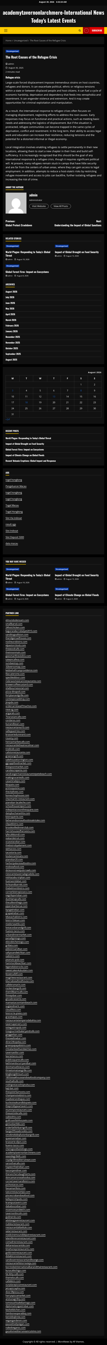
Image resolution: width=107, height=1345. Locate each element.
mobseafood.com (15, 866)
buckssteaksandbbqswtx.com (21, 1102)
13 (54, 396)
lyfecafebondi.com (15, 834)
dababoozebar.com (16, 1206)
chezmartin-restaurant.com (20, 798)
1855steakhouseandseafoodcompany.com (28, 1077)
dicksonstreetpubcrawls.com (21, 870)
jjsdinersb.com (13, 1216)
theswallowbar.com (16, 1038)
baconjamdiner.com (16, 1170)
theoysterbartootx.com (18, 1091)
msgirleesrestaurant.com (19, 977)
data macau (12, 543)
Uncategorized (12, 51)
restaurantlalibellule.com (19, 1227)
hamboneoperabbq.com (18, 1313)
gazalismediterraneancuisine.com (23, 1331)
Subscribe (97, 30)
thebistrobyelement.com (19, 845)
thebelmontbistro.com (17, 888)
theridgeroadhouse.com (18, 638)
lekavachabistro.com (16, 916)
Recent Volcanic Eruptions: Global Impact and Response (31, 460)
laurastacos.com (14, 1056)
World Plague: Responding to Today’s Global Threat (28, 253)
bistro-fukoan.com (15, 920)
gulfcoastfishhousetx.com (19, 1120)
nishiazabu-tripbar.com (18, 877)
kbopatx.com (12, 784)
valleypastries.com (15, 731)
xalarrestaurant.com (16, 1231)
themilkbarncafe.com (17, 991)
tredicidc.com (13, 748)
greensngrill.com (14, 756)
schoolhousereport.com (18, 805)
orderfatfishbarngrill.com (19, 1127)
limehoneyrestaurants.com (20, 1249)
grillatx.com (12, 945)
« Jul (8, 419)
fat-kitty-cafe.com (15, 1273)
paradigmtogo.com (16, 938)
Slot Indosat (12, 530)
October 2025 (12, 348)
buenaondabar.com (16, 881)
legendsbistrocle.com (17, 966)
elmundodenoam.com (17, 620)
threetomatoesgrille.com (19, 1070)
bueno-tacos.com (15, 1145)
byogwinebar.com (15, 909)
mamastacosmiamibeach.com (21, 1002)
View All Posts (61, 206)
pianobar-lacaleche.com (18, 802)
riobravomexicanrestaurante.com (23, 681)
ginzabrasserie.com (16, 998)
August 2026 (11, 291)
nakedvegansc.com (16, 1327)
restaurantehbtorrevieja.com (21, 1263)
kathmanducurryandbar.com (21, 1063)
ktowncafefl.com (14, 973)
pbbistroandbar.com (16, 948)
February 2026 (12, 325)
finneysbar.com (14, 995)
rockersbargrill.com (16, 988)
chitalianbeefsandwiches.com (21, 1048)
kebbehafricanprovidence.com (22, 670)
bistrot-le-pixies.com (16, 1013)
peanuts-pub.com (15, 959)
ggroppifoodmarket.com (18, 763)
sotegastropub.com (16, 1027)
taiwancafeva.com (15, 659)
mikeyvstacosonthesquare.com (22, 809)
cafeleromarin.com (15, 984)
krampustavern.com (16, 1202)
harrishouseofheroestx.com (20, 831)
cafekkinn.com (13, 1281)
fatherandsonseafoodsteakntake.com (25, 820)
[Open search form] (80, 30)
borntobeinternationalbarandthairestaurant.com (31, 1266)
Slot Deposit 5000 (15, 537)
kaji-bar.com (12, 1088)
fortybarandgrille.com (17, 695)
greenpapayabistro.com (18, 1045)
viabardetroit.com (15, 838)
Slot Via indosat (14, 518)
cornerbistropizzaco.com (19, 891)
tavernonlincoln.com (16, 1213)
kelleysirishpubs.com (17, 1199)
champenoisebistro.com (18, 1095)
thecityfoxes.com (14, 791)
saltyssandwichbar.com (18, 952)
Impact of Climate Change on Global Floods (25, 455)
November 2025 (13, 342)
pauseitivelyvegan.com (17, 1323)
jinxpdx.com (12, 702)
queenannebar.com (16, 1138)
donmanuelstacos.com (18, 1066)
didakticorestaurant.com (19, 1256)
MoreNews (63, 1341)
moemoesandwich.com (18, 1209)
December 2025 (13, 336)
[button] (6, 30)
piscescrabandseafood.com (20, 1195)
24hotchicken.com (15, 627)
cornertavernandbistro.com (20, 1181)
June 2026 (10, 303)
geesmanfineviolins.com (18, 655)
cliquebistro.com (14, 823)
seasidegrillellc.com (16, 1156)
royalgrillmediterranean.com (21, 1159)
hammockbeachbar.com (18, 963)
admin (11, 64)
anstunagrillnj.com (15, 1298)
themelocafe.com (15, 1277)
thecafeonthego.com (16, 902)
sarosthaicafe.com (15, 1163)
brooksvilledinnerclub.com (20, 827)
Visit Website (39, 206)
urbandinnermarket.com (19, 934)
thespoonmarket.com (17, 766)
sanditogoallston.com (17, 634)
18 (26, 402)
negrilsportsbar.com (16, 895)
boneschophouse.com (17, 795)
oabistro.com (13, 956)
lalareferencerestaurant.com (21, 1238)
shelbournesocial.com (17, 688)
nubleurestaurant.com (17, 1224)
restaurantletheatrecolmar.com (22, 745)
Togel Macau (12, 505)
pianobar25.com (14, 859)
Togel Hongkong (14, 511)
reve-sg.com (12, 709)
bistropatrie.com (14, 816)
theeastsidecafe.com (16, 1113)
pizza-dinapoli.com (15, 691)
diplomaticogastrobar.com (20, 1306)
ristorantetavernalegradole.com (22, 873)
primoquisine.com (15, 788)
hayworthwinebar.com (17, 1166)
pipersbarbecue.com (16, 906)
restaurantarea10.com (17, 727)
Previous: (19, 223)
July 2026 (10, 297)
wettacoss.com (13, 848)
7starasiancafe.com (16, 716)
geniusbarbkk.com (15, 1123)
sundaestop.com (14, 663)
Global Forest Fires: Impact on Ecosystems (27, 272)
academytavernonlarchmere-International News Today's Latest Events (53, 16)
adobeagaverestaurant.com (20, 1220)
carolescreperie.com (16, 770)
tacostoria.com (13, 852)
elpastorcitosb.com (16, 645)
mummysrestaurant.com (19, 1109)
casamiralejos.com (15, 780)
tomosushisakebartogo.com (20, 1302)
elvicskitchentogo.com (17, 941)
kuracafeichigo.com (16, 1270)
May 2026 (10, 308)
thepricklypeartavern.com (19, 1106)
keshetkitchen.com (15, 1309)
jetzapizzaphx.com (15, 1288)
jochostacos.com (14, 1184)
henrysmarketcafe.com (18, 741)
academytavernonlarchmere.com (23, 1152)
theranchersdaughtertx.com (20, 1174)
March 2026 (11, 320)
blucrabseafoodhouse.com (20, 981)
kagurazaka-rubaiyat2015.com (21, 630)
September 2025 (13, 354)
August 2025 (11, 359)
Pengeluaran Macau (16, 486)
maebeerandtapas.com (18, 1098)
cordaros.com (13, 720)
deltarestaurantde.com (18, 1245)
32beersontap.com (15, 666)
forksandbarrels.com (17, 884)
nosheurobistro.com (16, 641)
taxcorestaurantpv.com (18, 1191)
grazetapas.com (14, 1016)
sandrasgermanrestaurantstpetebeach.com (29, 773)
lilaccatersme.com (15, 673)
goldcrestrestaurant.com (19, 1252)
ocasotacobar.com (15, 841)
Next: (77, 223)
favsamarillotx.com (15, 1188)
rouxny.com (12, 738)
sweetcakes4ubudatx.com (19, 970)
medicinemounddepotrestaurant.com (26, 1234)
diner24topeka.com (16, 1041)
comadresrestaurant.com (19, 1241)
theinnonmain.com (16, 652)
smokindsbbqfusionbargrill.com (22, 1134)
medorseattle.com (15, 923)
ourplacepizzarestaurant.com (21, 1284)
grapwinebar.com (15, 913)
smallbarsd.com (14, 623)
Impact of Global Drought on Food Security (77, 252)
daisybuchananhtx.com (18, 813)
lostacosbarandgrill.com (18, 927)
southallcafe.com (15, 1081)
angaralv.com (13, 713)
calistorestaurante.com (18, 752)
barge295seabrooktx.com (19, 1131)
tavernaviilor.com (15, 1052)
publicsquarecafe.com (17, 1059)
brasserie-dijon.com (16, 1141)
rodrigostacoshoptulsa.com (20, 1084)
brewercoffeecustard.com (19, 684)
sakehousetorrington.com (19, 759)
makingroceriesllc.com (17, 777)
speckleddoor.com (15, 677)
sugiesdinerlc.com (15, 1006)
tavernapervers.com (16, 1023)
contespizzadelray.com (18, 698)
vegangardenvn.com (16, 1320)
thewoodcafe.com (15, 648)
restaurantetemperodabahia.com (23, 1020)
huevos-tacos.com (15, 931)
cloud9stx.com (13, 1009)
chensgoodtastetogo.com (19, 1148)
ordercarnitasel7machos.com (21, 706)
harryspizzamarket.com (18, 1295)
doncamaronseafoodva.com (20, 1177)
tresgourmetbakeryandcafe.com (23, 1031)
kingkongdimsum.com (17, 1073)
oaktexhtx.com (13, 1116)
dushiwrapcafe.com (16, 898)
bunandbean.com (15, 723)
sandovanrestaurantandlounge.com (25, 1259)
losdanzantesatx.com (17, 856)
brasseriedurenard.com (18, 734)
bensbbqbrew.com (15, 1316)
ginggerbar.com (14, 1034)
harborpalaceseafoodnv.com (21, 863)
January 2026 (12, 331)
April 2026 (10, 314)
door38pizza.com (15, 1291)
